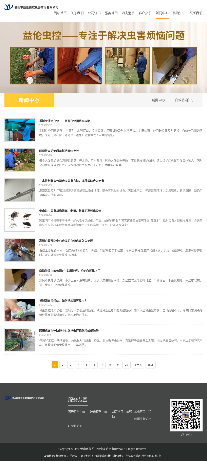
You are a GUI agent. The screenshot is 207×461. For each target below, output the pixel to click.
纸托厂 (158, 456)
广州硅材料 (85, 456)
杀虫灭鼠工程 (142, 411)
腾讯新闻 (61, 456)
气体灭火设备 (133, 456)
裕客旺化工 (148, 456)
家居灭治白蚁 (76, 411)
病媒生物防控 (142, 419)
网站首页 (60, 13)
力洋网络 (72, 456)
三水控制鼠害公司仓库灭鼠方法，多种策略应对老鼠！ (73, 181)
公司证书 (94, 13)
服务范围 (111, 13)
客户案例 (145, 13)
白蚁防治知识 (184, 100)
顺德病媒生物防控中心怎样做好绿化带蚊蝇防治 (69, 330)
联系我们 (196, 13)
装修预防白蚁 (98, 411)
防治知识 (179, 13)
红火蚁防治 (75, 426)
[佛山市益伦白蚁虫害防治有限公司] (31, 7)
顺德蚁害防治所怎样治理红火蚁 (59, 151)
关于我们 (77, 13)
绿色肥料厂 (119, 456)
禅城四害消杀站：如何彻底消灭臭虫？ (63, 300)
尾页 (150, 364)
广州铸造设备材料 (101, 456)
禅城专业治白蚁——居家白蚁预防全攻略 (64, 121)
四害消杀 (128, 13)
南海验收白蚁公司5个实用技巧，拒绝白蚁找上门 (69, 271)
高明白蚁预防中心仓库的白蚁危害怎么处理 (66, 241)
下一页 (138, 364)
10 (126, 364)
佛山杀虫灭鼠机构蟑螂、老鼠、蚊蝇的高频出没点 (70, 211)
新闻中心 (162, 13)
